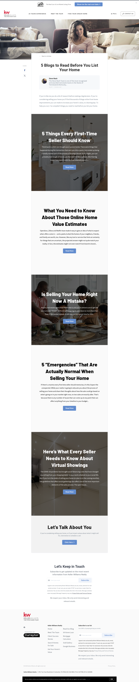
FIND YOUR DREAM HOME (77, 13)
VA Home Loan (68, 632)
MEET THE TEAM (57, 13)
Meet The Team (53, 632)
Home (50, 629)
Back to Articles (46, 56)
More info (88, 679)
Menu (114, 13)
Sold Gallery (67, 643)
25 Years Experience (37, 13)
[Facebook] (24, 627)
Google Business (69, 646)
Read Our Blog (68, 629)
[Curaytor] (32, 637)
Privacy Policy (111, 666)
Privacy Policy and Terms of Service (81, 593)
